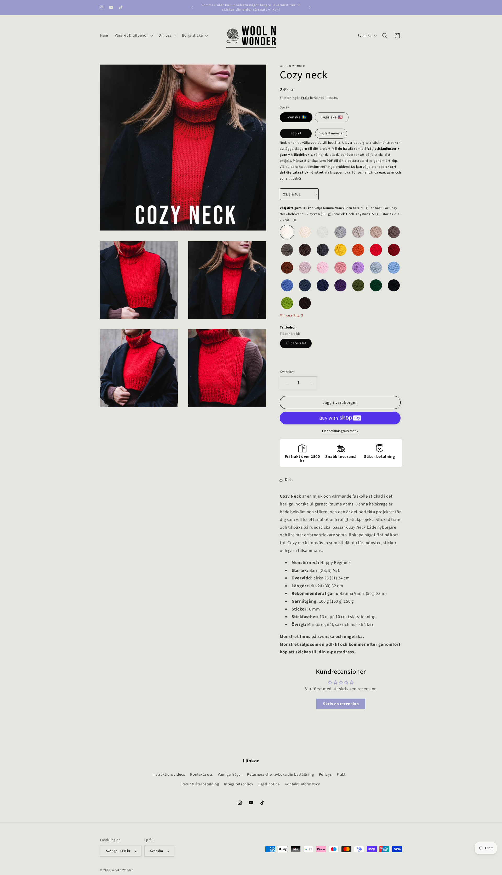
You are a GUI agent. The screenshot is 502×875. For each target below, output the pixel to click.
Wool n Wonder (122, 870)
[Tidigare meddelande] (192, 7)
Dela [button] (289, 479)
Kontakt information (303, 784)
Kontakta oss (201, 774)
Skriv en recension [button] (341, 704)
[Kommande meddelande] (310, 7)
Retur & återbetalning (200, 784)
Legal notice (269, 784)
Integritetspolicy (238, 784)
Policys (325, 774)
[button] (133, 35)
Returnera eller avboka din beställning (280, 774)
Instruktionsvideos (168, 774)
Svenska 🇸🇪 (296, 117)
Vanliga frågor (230, 774)
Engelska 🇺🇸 (332, 117)
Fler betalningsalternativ (340, 431)
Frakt (305, 97)
